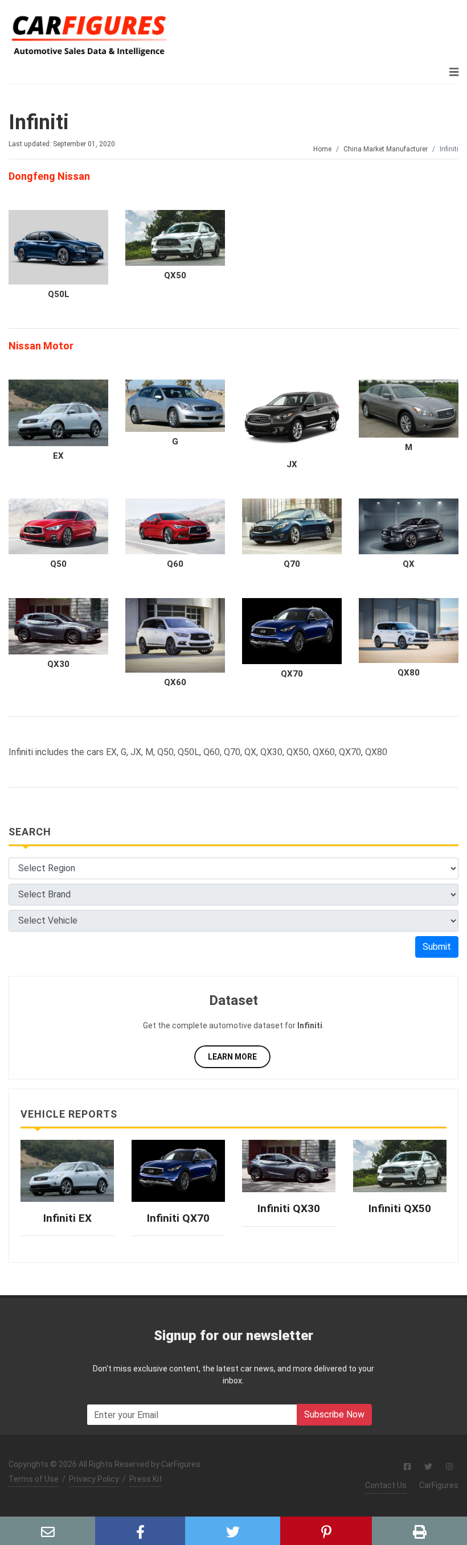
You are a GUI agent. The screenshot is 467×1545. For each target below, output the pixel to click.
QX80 (409, 673)
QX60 (175, 682)
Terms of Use (34, 1479)
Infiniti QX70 (178, 1218)
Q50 (58, 564)
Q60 (175, 564)
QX (409, 564)
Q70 (292, 564)
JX (291, 464)
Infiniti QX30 (288, 1208)
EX (58, 456)
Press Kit (145, 1479)
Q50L (58, 294)
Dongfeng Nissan (49, 176)
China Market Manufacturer (385, 149)
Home (322, 149)
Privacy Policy (94, 1479)
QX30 (58, 664)
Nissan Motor (41, 346)
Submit (437, 946)
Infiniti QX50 (399, 1208)
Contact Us (386, 1485)
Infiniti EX (67, 1218)
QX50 (175, 275)
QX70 (292, 674)
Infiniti (39, 122)
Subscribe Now (334, 1414)
